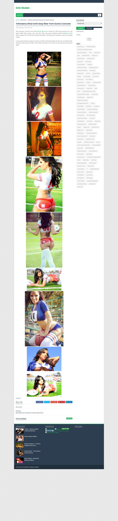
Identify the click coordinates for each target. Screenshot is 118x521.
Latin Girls (92, 118)
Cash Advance (81, 64)
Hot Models (80, 106)
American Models (81, 52)
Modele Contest (90, 139)
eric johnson (89, 79)
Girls (96, 88)
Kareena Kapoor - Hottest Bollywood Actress (32, 444)
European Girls (96, 82)
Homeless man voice (82, 103)
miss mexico (80, 133)
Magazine (97, 121)
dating (79, 76)
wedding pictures (81, 184)
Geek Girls (89, 88)
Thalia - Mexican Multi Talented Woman (31, 430)
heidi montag (80, 97)
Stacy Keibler (80, 169)
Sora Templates (25, 467)
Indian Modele (81, 109)
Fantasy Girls (80, 88)
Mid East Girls (95, 127)
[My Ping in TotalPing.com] (65, 429)
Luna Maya (89, 121)
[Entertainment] (50, 429)
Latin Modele (80, 121)
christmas (92, 70)
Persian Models (96, 145)
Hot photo (96, 106)
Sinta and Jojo (81, 166)
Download (95, 76)
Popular (89, 28)
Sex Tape (93, 160)
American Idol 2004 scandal (84, 49)
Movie (98, 142)
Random (80, 28)
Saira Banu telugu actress (93, 157)
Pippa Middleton (90, 148)
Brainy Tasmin (80, 58)
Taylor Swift (89, 172)
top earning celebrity (92, 181)
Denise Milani (87, 76)
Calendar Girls (90, 58)
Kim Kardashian (91, 115)
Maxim (79, 127)
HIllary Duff (90, 97)
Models (79, 142)
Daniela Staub (96, 73)
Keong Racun (80, 115)
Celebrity (90, 64)
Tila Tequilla (89, 178)
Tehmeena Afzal (67, 33)
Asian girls (97, 52)
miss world (80, 139)
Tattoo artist (80, 172)
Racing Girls (80, 154)
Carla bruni (80, 61)
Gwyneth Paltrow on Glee (89, 91)
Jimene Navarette (93, 112)
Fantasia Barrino (81, 85)
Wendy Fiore (92, 184)
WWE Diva (80, 187)
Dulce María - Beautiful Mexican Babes (31, 459)
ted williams (80, 175)
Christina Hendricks (82, 70)
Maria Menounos (43, 31)
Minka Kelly (89, 130)
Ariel (90, 52)
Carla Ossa (88, 61)
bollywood (94, 55)
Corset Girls (80, 73)
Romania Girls (80, 157)
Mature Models (92, 124)
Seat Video (86, 160)
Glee (78, 91)
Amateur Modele (91, 46)
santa (78, 160)
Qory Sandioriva (93, 151)
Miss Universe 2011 (82, 136)
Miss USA (92, 136)
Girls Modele (22, 7)
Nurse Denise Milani (30, 436)
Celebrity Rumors (93, 67)
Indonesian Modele (92, 109)
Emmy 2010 (80, 79)
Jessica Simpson (81, 112)
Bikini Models (85, 55)
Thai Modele (80, 178)
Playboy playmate (81, 151)
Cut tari (88, 73)
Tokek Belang (80, 181)
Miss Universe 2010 (91, 133)
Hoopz (92, 103)
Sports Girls (23, 20)
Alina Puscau (80, 46)
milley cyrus (80, 130)
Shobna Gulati (92, 163)
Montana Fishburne (89, 142)
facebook (69, 418)
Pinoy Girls (80, 148)
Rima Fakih (89, 154)
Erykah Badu (80, 82)
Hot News (88, 106)
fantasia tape (91, 85)
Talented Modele (94, 169)
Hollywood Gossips (82, 100)
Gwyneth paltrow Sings (83, 94)
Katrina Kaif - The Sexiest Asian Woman (32, 452)
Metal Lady (86, 127)
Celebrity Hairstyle (81, 67)
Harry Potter (95, 94)
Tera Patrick (89, 175)
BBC (78, 55)
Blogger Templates (34, 467)
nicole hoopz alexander (83, 145)
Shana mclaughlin (81, 163)
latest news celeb (82, 118)
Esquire (88, 82)
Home (20, 15)
